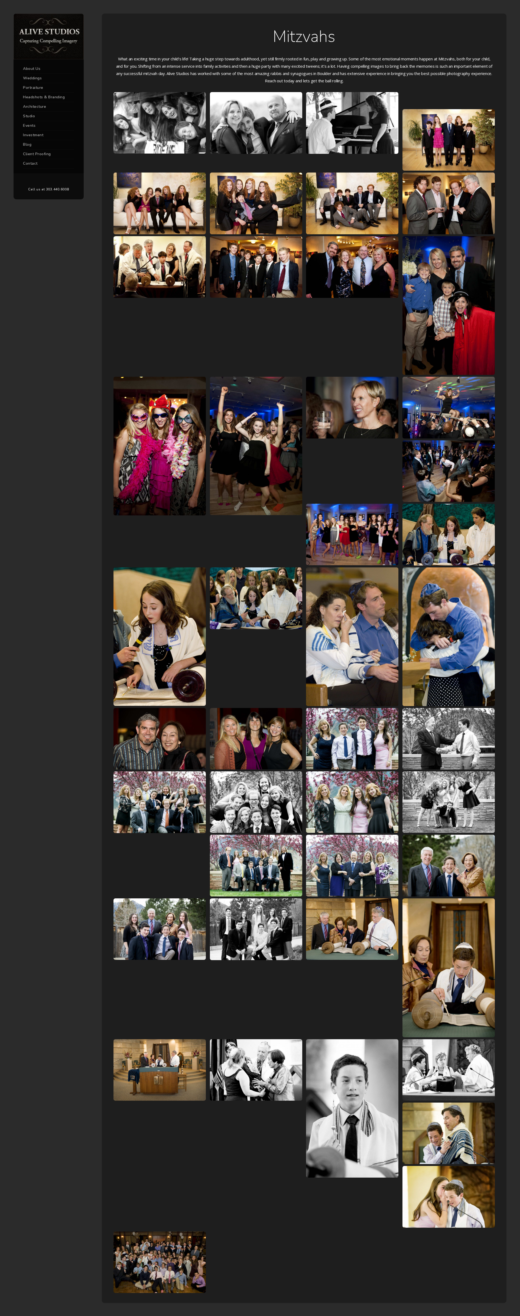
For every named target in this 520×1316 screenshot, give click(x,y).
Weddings (32, 78)
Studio (29, 116)
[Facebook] (40, 180)
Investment (33, 135)
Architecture (34, 106)
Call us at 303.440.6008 (48, 189)
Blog (27, 144)
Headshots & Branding (44, 97)
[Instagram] (57, 180)
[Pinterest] (48, 180)
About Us (31, 68)
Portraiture (33, 87)
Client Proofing (37, 154)
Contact (30, 163)
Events (29, 125)
